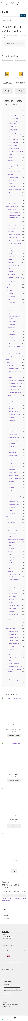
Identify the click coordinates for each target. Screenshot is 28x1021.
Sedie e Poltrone (11, 563)
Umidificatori (12, 228)
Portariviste (12, 548)
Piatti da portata (13, 198)
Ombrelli (11, 481)
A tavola (8, 110)
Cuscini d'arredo (13, 677)
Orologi (9, 248)
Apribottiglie (12, 180)
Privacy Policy (7, 981)
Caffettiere (12, 302)
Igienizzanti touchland (15, 478)
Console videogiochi (14, 458)
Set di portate (13, 204)
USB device (12, 513)
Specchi (11, 271)
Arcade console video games (16, 496)
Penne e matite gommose (16, 380)
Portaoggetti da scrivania (15, 383)
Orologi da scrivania (14, 253)
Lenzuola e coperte (14, 663)
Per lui (9, 449)
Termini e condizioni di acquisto (12, 987)
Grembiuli (11, 646)
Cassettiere (12, 542)
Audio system (12, 498)
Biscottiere (12, 163)
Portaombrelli (13, 281)
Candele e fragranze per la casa (15, 220)
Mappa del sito (7, 993)
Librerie (11, 536)
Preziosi (11, 446)
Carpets (11, 674)
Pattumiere (12, 334)
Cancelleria (10, 365)
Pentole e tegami (13, 305)
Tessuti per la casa (10, 628)
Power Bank (12, 507)
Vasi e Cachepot (11, 274)
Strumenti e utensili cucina (16, 354)
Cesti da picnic (13, 588)
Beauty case (12, 469)
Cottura (9, 299)
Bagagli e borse (13, 434)
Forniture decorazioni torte (16, 404)
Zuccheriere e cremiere (15, 171)
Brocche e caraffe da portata (16, 151)
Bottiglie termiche (14, 401)
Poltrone (11, 566)
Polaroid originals (14, 504)
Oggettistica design (14, 240)
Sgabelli (11, 560)
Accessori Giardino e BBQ (13, 585)
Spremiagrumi (13, 321)
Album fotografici (14, 265)
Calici (10, 154)
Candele (11, 223)
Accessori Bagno (11, 209)
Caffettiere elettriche (14, 313)
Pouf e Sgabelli (11, 551)
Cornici (11, 268)
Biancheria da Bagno (12, 631)
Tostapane (12, 324)
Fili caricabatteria (13, 501)
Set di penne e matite (14, 389)
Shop (5, 909)
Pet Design (8, 623)
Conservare (10, 290)
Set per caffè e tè (13, 166)
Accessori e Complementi (12, 206)
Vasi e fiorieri (12, 596)
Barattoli (11, 293)
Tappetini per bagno (14, 637)
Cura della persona (14, 475)
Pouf (10, 554)
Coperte (11, 660)
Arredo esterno (11, 599)
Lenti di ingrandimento (15, 414)
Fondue (11, 183)
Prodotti (8, 625)
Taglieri (11, 356)
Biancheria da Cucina (12, 640)
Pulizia (11, 337)
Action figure (12, 398)
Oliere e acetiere (13, 351)
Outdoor (8, 582)
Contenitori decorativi (15, 234)
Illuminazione (11, 522)
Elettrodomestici (11, 308)
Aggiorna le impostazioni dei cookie (13, 990)
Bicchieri (11, 136)
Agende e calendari (14, 368)
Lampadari (12, 525)
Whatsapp (23, 1018)
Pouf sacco (12, 557)
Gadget (9, 395)
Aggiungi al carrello (7, 91)
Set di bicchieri (13, 157)
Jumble (5, 12)
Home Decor (10, 231)
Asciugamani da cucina (15, 643)
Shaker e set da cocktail (15, 189)
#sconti (12, 8)
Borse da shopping (14, 437)
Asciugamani (12, 634)
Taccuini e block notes (15, 392)
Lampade (11, 528)
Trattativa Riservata (11, 682)
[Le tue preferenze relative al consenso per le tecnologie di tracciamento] (2, 1019)
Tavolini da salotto (14, 579)
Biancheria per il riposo (13, 658)
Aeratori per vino (13, 177)
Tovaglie (11, 652)
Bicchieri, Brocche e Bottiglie (14, 134)
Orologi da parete (13, 251)
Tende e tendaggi (13, 680)
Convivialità (10, 174)
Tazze (10, 169)
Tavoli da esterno (13, 620)
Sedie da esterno (13, 614)
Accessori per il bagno (15, 212)
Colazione (10, 160)
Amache (11, 602)
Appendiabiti (12, 533)
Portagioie (12, 420)
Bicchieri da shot (13, 142)
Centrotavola (12, 116)
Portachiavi (12, 417)
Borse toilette (13, 440)
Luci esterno (12, 608)
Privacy (3, 1004)
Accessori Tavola (11, 113)
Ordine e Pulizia (11, 327)
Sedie (10, 568)
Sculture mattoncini (14, 423)
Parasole (11, 611)
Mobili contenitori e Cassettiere (15, 539)
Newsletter (6, 918)
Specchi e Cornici (11, 262)
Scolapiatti (12, 340)
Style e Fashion (11, 464)
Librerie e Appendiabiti (13, 531)
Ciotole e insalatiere (14, 119)
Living (7, 519)
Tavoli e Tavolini (11, 571)
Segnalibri (12, 426)
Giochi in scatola (13, 411)
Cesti (10, 545)
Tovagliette (12, 655)
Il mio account (4, 1018)
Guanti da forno (13, 649)
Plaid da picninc (13, 593)
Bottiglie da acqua (14, 148)
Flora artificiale (13, 237)
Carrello (12, 1017)
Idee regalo (8, 362)
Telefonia (11, 510)
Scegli (14, 871)
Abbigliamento (13, 431)
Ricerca (23, 15)
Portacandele (12, 126)
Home (4, 20)
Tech (8, 493)
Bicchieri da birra (13, 139)
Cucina (7, 287)
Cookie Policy (7, 984)
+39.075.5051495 (8, 937)
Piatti (8, 192)
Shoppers (11, 490)
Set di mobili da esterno (15, 617)
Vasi (10, 284)
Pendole (11, 256)
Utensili (9, 343)
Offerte (5, 912)
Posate (9, 201)
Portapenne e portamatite (16, 386)
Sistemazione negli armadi (16, 666)
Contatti (6, 915)
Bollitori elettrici (13, 311)
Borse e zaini (12, 472)
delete (7, 359)
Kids (7, 516)
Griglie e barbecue (14, 590)
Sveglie (11, 259)
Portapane (12, 296)
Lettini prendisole (14, 605)
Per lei (9, 429)
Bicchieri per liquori (14, 145)
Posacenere (12, 186)
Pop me (11, 484)
